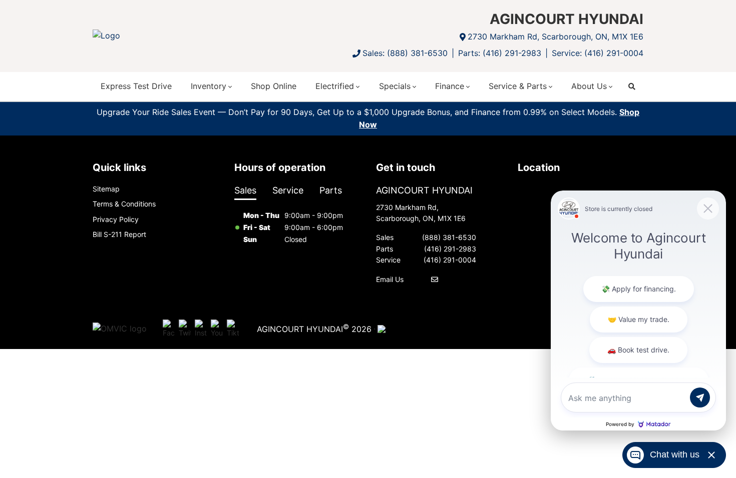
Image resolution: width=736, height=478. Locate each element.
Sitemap (106, 188)
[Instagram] (201, 329)
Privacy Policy (116, 219)
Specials (395, 86)
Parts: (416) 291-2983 (499, 53)
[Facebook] (169, 329)
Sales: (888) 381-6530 (405, 53)
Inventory (208, 86)
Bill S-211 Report (119, 234)
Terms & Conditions (124, 204)
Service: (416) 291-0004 (597, 53)
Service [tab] (287, 190)
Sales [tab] (245, 190)
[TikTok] (233, 329)
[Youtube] (217, 329)
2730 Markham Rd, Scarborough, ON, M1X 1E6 (555, 37)
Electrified (334, 86)
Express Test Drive (136, 86)
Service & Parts (518, 86)
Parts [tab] (330, 190)
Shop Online (273, 86)
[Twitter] (185, 329)
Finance (449, 86)
